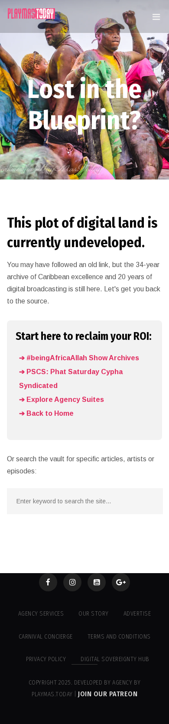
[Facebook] (48, 582)
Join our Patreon (107, 694)
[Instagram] (72, 582)
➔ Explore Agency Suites (61, 399)
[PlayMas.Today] (31, 13)
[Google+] (121, 582)
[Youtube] (97, 582)
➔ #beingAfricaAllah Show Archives (79, 358)
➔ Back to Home (46, 413)
